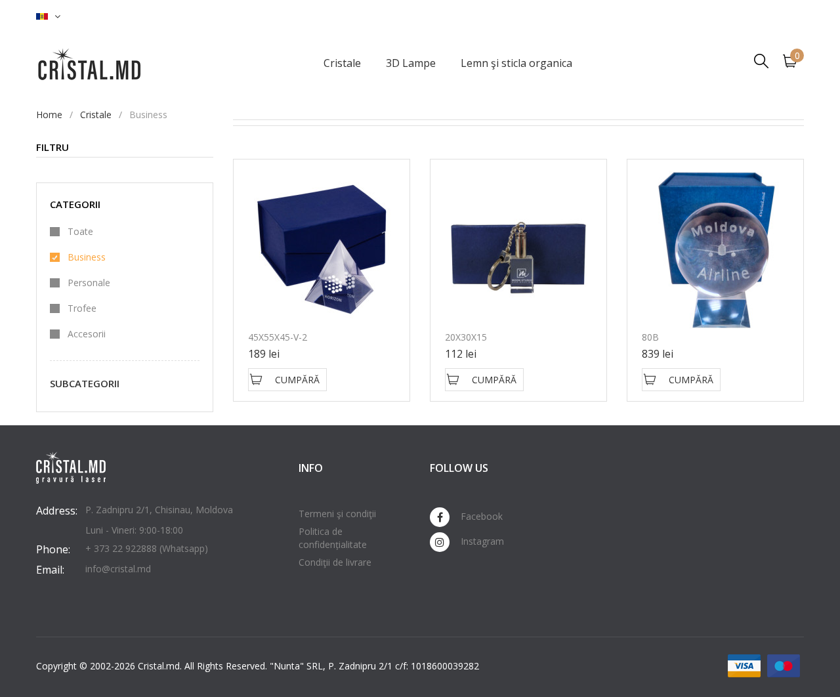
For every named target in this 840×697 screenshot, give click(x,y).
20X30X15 (466, 337)
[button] (48, 16)
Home (49, 114)
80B (650, 337)
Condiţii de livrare (335, 562)
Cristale (342, 63)
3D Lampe (411, 63)
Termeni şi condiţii (337, 513)
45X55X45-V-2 (277, 337)
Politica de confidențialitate (333, 538)
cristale (96, 114)
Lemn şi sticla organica (516, 63)
